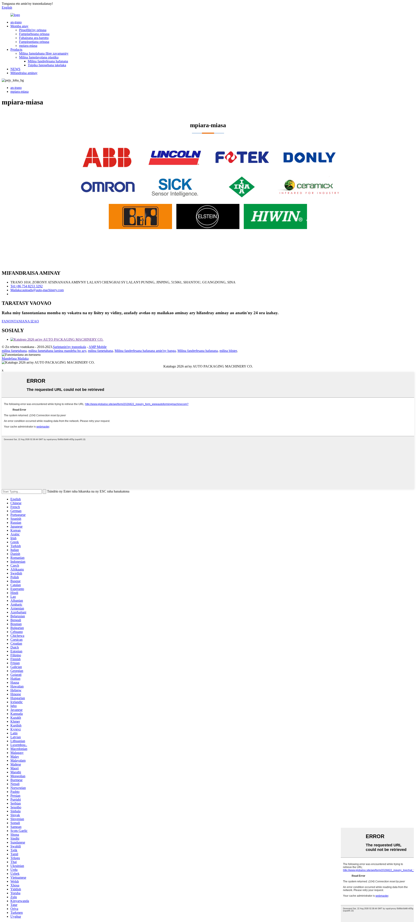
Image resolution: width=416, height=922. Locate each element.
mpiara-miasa (28, 45)
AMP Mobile (98, 347)
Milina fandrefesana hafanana (48, 61)
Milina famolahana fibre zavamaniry (43, 53)
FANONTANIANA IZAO (20, 321)
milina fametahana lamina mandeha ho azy (57, 351)
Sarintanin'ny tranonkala (69, 347)
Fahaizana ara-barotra (34, 38)
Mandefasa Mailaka (15, 358)
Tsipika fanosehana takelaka (47, 65)
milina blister (228, 351)
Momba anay (19, 26)
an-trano (16, 22)
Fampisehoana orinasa (34, 34)
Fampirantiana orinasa (34, 42)
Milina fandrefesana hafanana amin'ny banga (145, 351)
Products (16, 49)
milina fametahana (14, 351)
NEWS (15, 69)
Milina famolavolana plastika (38, 57)
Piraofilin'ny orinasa (32, 30)
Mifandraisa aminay (23, 73)
